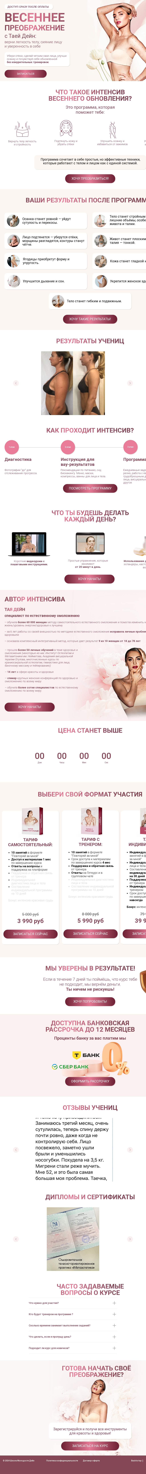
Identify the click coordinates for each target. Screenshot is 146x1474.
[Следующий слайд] (130, 383)
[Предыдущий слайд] (16, 383)
